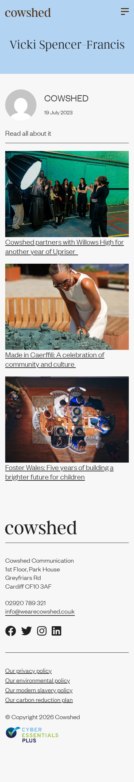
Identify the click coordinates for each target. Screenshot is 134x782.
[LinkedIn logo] (56, 631)
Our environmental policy (37, 680)
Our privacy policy (28, 670)
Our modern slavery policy (39, 690)
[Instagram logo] (42, 631)
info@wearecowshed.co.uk (40, 611)
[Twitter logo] (26, 631)
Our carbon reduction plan (39, 700)
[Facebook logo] (10, 631)
